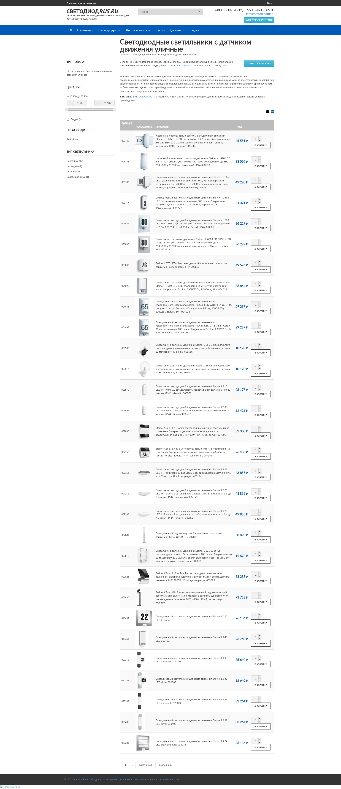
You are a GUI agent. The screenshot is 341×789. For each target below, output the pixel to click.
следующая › (146, 765)
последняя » (166, 765)
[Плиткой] (267, 111)
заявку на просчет (180, 65)
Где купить (177, 30)
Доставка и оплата (138, 30)
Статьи (160, 30)
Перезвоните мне (260, 20)
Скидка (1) (86, 119)
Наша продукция (109, 30)
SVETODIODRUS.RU (144, 96)
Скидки (194, 30)
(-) (68, 71)
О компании (85, 30)
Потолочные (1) (75, 171)
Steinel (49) (72, 139)
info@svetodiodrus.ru (260, 13)
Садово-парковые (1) (78, 177)
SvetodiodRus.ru (80, 779)
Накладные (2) (74, 166)
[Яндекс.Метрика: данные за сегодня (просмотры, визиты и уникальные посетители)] (10, 787)
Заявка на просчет (259, 63)
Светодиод (92, 11)
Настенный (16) (75, 161)
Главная (124, 54)
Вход (269, 3)
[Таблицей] (272, 111)
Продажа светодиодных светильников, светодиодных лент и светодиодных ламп (135, 779)
